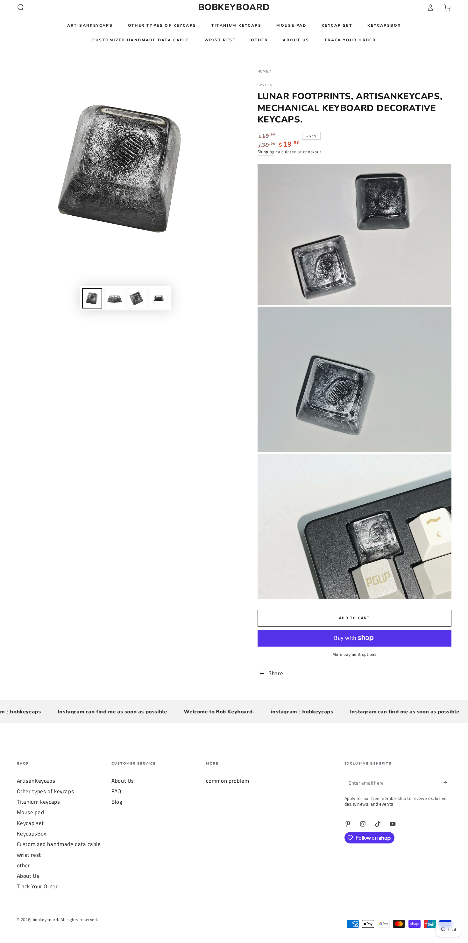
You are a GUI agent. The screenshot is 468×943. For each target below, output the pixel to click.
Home (263, 71)
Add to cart (354, 618)
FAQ (116, 791)
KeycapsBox (31, 833)
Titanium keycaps (38, 802)
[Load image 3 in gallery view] (136, 298)
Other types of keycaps (45, 791)
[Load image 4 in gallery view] (158, 298)
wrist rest (29, 855)
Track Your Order (37, 886)
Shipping (266, 152)
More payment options (354, 654)
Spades (265, 85)
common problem (227, 781)
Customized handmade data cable (59, 844)
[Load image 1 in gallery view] (92, 298)
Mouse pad (30, 812)
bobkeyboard (45, 920)
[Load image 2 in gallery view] (114, 298)
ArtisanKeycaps (36, 781)
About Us (28, 876)
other (23, 865)
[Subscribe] (447, 782)
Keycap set (30, 823)
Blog (117, 802)
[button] (20, 7)
